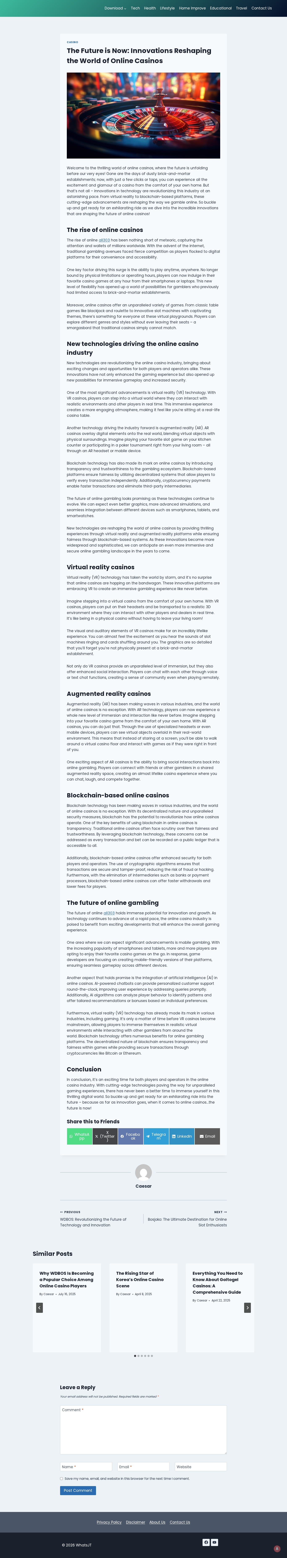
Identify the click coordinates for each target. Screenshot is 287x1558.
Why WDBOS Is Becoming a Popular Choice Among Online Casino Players (66, 1279)
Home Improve (192, 8)
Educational (221, 8)
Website (184, 1467)
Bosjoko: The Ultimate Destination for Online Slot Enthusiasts (187, 1219)
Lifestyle (167, 8)
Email (125, 1467)
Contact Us (261, 8)
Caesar (144, 1186)
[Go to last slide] (39, 1308)
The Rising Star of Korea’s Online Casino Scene (140, 1279)
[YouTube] (214, 1542)
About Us (157, 1522)
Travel (241, 8)
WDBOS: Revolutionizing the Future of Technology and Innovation (93, 1219)
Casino (72, 42)
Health (150, 8)
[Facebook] (206, 1542)
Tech (135, 8)
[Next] (247, 1308)
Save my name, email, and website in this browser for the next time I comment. (127, 1479)
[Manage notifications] (277, 1548)
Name (69, 1467)
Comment (72, 1410)
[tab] (135, 1356)
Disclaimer (135, 1522)
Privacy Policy (109, 1522)
